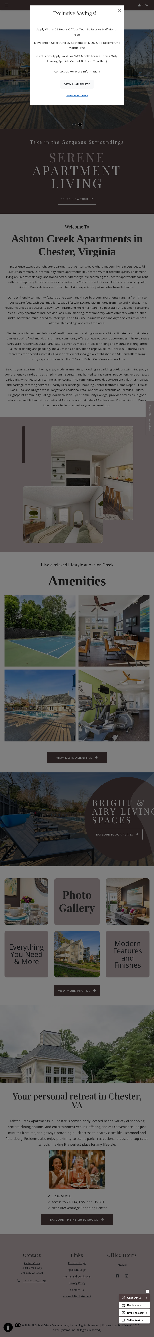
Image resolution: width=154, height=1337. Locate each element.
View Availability (77, 84)
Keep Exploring (77, 95)
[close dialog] (119, 11)
